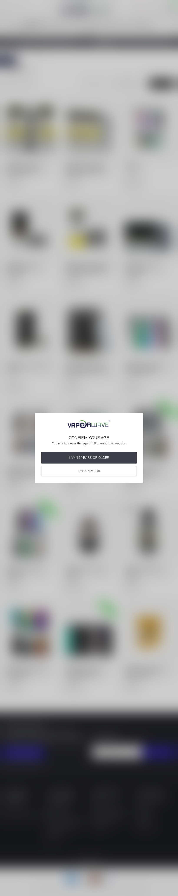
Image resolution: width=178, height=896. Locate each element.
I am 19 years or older (89, 457)
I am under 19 (89, 471)
